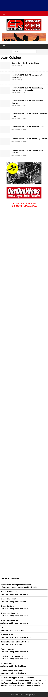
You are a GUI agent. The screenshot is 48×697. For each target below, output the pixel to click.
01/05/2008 (16, 119)
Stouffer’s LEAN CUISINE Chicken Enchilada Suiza (29, 115)
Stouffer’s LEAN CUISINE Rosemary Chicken (29, 138)
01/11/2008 (16, 93)
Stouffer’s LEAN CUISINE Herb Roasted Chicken (27, 102)
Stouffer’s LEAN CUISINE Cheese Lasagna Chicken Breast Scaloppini (29, 89)
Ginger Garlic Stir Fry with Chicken (26, 63)
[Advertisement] (25, 5)
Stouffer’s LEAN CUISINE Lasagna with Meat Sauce (27, 76)
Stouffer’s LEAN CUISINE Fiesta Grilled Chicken (27, 151)
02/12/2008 (16, 66)
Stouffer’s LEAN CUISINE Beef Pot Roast (28, 127)
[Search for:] (24, 51)
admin (25, 66)
